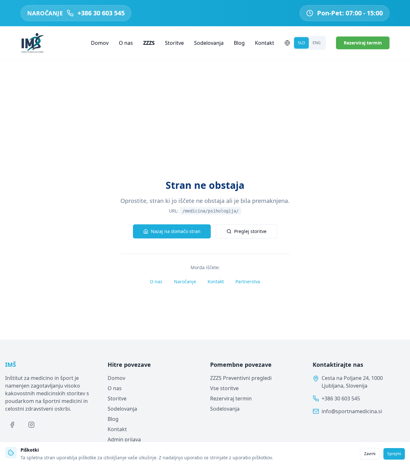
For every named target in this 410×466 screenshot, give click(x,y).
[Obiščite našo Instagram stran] (31, 425)
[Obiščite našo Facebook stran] (12, 425)
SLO (301, 42)
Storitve (174, 42)
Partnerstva (247, 281)
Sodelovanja (209, 42)
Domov (100, 42)
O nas (126, 42)
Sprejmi (394, 453)
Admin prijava (124, 439)
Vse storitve (224, 388)
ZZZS (149, 42)
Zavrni (369, 453)
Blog (239, 42)
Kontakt (264, 42)
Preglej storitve (250, 231)
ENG (317, 42)
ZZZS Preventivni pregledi (241, 378)
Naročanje (185, 281)
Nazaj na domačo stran (176, 231)
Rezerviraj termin (363, 43)
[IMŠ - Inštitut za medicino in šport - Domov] (32, 43)
